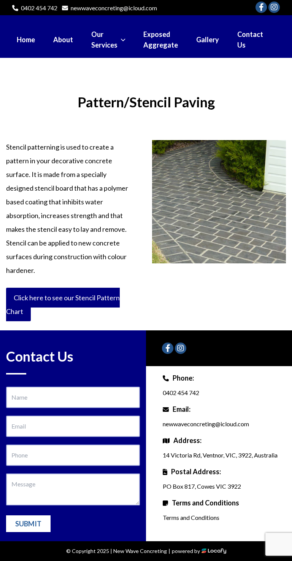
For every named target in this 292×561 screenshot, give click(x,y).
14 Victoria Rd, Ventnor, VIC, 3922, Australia (220, 455)
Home (26, 39)
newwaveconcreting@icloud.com (114, 7)
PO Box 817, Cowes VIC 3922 (202, 486)
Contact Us (250, 39)
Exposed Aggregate (160, 39)
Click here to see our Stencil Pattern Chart (63, 304)
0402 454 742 (39, 7)
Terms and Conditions (191, 517)
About (63, 39)
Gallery (207, 39)
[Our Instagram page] (274, 7)
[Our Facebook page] (261, 7)
